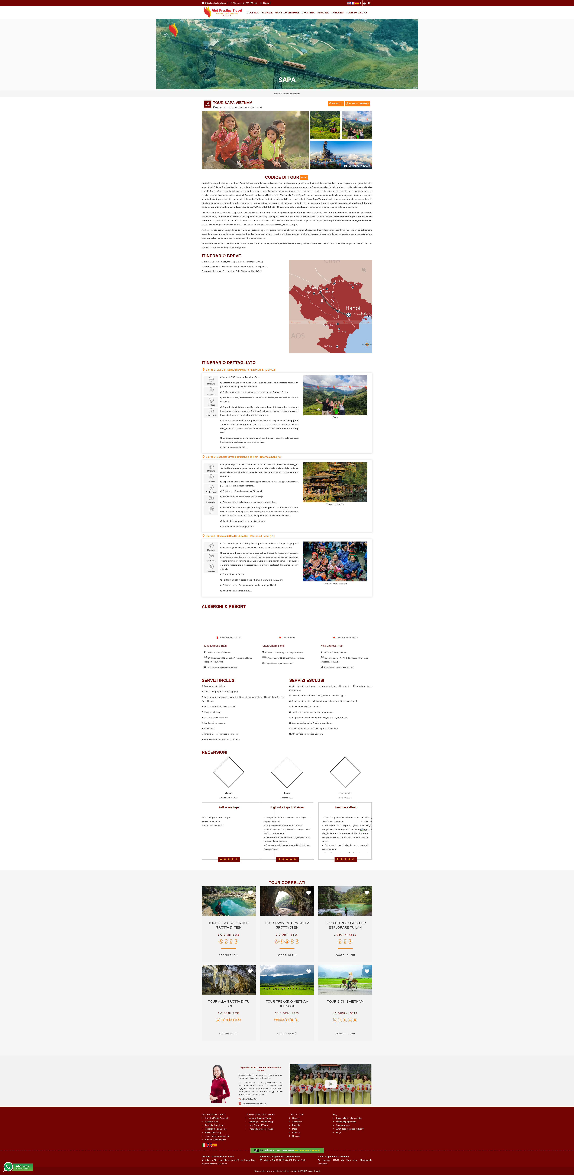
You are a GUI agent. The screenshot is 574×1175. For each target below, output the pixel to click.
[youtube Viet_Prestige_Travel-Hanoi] (365, 3)
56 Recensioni (273, 658)
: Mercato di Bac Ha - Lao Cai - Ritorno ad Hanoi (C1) (240, 536)
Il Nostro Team (212, 1121)
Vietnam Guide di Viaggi (260, 1118)
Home (277, 93)
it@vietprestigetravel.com (254, 1103)
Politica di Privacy (213, 1132)
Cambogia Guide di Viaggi (261, 1121)
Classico (253, 12)
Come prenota (343, 1125)
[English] (209, 1145)
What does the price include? (350, 1129)
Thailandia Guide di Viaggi (261, 1129)
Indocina (323, 12)
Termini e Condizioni (214, 1125)
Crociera (308, 12)
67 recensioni (214, 658)
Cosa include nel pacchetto (349, 1118)
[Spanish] (214, 1145)
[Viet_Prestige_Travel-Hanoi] (349, 3)
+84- (249, 1099)
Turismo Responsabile (215, 1139)
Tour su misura (356, 12)
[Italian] (204, 1145)
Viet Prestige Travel (310, 1171)
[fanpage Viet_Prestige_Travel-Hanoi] (361, 3)
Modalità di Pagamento (216, 1129)
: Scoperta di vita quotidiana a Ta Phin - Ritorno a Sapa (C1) (244, 457)
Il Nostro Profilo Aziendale (217, 1118)
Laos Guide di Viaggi (258, 1125)
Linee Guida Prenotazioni (217, 1136)
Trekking (337, 12)
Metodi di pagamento (346, 1121)
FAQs (338, 1132)
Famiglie (267, 12)
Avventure (291, 12)
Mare (278, 12)
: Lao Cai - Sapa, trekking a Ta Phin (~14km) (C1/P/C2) (240, 369)
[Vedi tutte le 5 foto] (341, 155)
